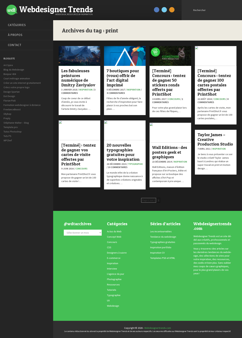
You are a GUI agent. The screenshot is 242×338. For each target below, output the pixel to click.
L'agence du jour (115, 273)
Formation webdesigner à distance (22, 105)
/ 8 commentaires (213, 101)
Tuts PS (7, 136)
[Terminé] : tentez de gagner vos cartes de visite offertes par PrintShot (78, 154)
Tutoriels (111, 289)
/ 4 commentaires (124, 91)
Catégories (17, 25)
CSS (109, 247)
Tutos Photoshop (13, 131)
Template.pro (11, 127)
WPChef (8, 140)
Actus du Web (114, 231)
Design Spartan (12, 91)
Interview (112, 268)
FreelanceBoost (12, 109)
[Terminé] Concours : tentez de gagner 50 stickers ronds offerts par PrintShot (169, 82)
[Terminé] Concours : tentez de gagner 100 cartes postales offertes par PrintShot (214, 82)
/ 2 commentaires (167, 101)
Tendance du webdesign (163, 236)
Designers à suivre (117, 252)
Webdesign (113, 305)
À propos (15, 35)
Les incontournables (161, 231)
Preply (7, 118)
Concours (174, 99)
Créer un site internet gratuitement (22, 82)
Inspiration (85, 89)
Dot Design (9, 96)
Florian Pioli (10, 100)
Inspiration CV (157, 252)
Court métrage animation (17, 78)
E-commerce (113, 258)
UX (108, 300)
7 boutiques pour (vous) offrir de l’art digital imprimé (123, 77)
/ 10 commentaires (117, 167)
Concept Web (114, 236)
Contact (14, 45)
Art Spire (8, 65)
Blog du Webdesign (14, 69)
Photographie (114, 279)
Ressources (113, 284)
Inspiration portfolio (160, 247)
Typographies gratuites (162, 242)
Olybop (7, 113)
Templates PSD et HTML (162, 258)
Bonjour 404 (10, 74)
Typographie (135, 164)
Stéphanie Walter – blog (16, 122)
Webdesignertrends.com (157, 328)
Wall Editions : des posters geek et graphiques (169, 152)
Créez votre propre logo (17, 87)
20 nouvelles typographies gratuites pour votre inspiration (123, 152)
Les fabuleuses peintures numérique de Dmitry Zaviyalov (78, 77)
